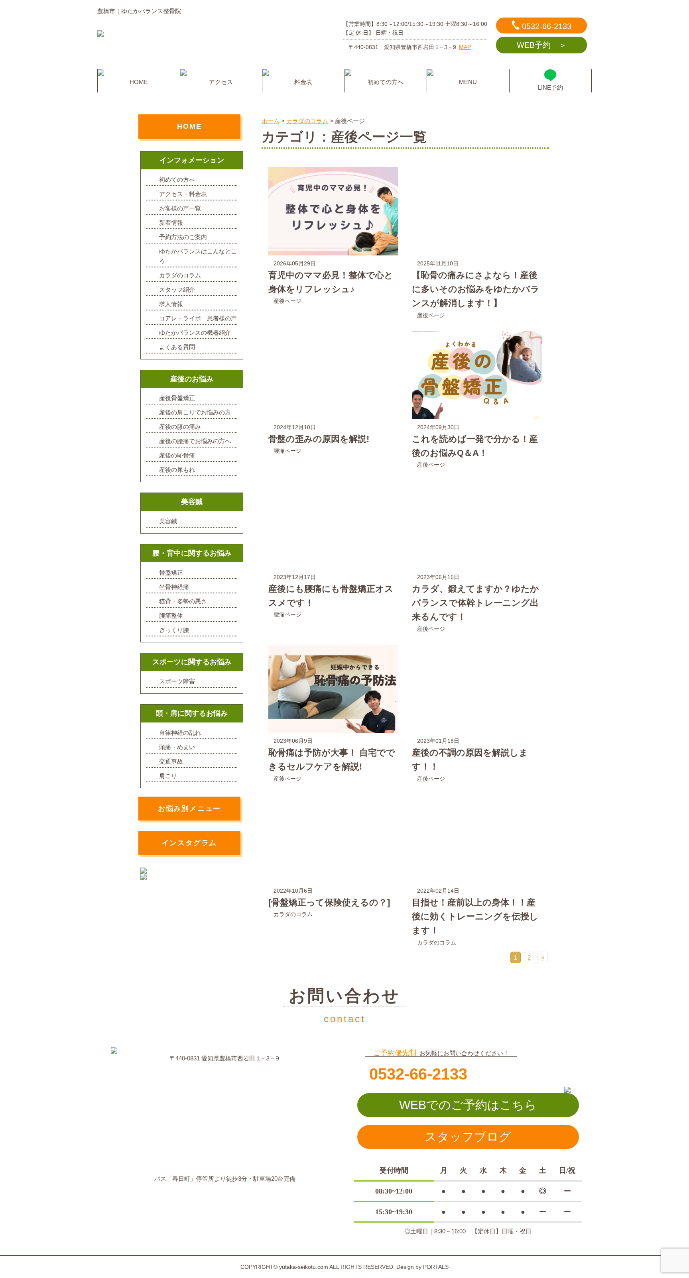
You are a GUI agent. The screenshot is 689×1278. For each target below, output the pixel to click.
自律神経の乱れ (180, 732)
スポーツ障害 (177, 681)
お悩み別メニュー (189, 809)
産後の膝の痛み (180, 426)
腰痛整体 (171, 615)
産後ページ (287, 301)
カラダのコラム (293, 914)
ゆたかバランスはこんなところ (198, 256)
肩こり (168, 775)
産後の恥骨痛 (177, 455)
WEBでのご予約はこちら (468, 1104)
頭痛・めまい (177, 747)
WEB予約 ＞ (542, 45)
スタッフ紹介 (177, 289)
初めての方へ (386, 82)
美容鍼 (168, 521)
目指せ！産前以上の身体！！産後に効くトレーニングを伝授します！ (475, 916)
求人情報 (171, 303)
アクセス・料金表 (183, 193)
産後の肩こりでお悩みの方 (195, 412)
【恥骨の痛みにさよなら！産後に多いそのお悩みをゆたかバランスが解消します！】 (475, 289)
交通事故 (171, 761)
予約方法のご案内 (183, 237)
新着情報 (171, 222)
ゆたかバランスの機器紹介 (195, 332)
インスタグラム (189, 843)
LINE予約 (550, 87)
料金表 (303, 82)
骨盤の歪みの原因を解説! (318, 439)
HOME (139, 82)
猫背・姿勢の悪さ (183, 601)
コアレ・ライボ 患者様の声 (198, 318)
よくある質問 (177, 347)
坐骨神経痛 (174, 586)
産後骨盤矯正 (177, 398)
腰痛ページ (287, 451)
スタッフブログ (468, 1136)
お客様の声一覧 (180, 208)
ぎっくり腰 (174, 629)
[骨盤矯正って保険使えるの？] (329, 902)
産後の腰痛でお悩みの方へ (195, 441)
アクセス (221, 82)
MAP (465, 47)
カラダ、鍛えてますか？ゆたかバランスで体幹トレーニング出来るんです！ (475, 603)
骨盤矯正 (171, 572)
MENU (468, 82)
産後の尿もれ (177, 469)
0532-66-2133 (546, 26)
